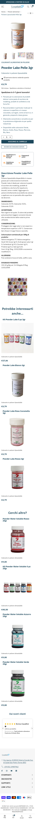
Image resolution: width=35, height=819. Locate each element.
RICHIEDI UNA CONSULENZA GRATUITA (14, 147)
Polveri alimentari (14, 12)
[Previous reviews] (3, 728)
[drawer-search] (28, 7)
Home (3, 12)
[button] (17, 728)
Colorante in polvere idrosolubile (11, 558)
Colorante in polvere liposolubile (11, 357)
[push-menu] (2, 6)
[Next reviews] (32, 728)
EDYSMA (24, 810)
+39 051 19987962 (11, 767)
